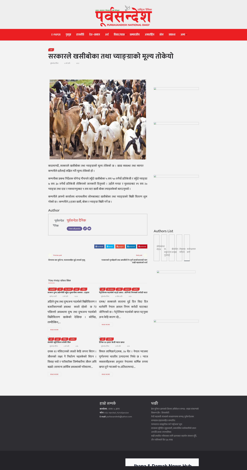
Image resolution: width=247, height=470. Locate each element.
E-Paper (56, 35)
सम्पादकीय (135, 35)
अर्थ (107, 35)
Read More (54, 329)
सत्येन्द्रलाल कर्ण (191, 250)
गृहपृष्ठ (68, 35)
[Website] (85, 228)
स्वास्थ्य (172, 35)
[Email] (89, 228)
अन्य (183, 35)
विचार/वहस (119, 35)
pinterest (132, 246)
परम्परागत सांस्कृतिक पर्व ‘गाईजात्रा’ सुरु (166, 424)
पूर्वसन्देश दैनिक (54, 63)
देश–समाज (94, 35)
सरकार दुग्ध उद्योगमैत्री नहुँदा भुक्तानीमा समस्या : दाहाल (68, 292)
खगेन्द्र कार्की (53, 296)
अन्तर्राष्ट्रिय (149, 35)
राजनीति (80, 35)
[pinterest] (87, 339)
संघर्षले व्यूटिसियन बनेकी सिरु (59, 342)
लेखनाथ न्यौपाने (182, 250)
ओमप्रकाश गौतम (161, 248)
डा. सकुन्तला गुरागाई (167, 252)
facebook (100, 246)
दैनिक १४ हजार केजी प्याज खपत (111, 342)
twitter (110, 246)
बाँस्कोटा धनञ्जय (175, 250)
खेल (162, 35)
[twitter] (118, 339)
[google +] (125, 339)
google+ (121, 246)
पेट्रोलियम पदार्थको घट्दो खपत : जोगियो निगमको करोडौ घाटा (123, 292)
